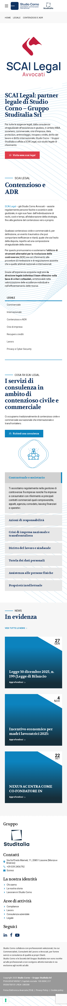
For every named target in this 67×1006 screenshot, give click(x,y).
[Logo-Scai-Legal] (33, 59)
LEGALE (16, 17)
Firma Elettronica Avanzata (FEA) (18, 990)
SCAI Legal (10, 206)
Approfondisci (16, 682)
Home (8, 17)
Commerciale (14, 304)
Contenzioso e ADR (17, 319)
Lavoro (10, 341)
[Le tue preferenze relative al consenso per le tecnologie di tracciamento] (6, 1000)
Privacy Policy (42, 990)
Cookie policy (57, 990)
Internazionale (14, 312)
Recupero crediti (15, 334)
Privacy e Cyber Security (19, 349)
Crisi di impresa (14, 327)
